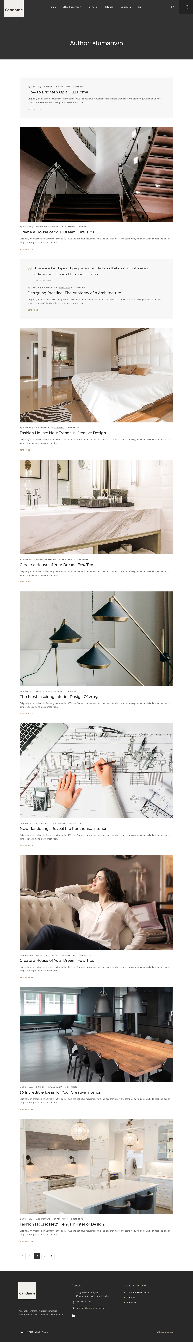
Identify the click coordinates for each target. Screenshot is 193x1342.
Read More (33, 109)
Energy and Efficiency (47, 227)
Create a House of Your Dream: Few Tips (57, 232)
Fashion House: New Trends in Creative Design (63, 433)
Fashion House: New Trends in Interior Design (62, 1224)
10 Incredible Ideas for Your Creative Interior (60, 1092)
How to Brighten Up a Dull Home (58, 92)
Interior (48, 87)
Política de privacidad (164, 1332)
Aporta (45, 1332)
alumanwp (64, 87)
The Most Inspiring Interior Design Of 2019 (59, 696)
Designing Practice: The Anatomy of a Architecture (74, 293)
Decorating (42, 823)
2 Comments (85, 227)
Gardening (41, 428)
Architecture (43, 1219)
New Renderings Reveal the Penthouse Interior (63, 828)
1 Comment (78, 87)
